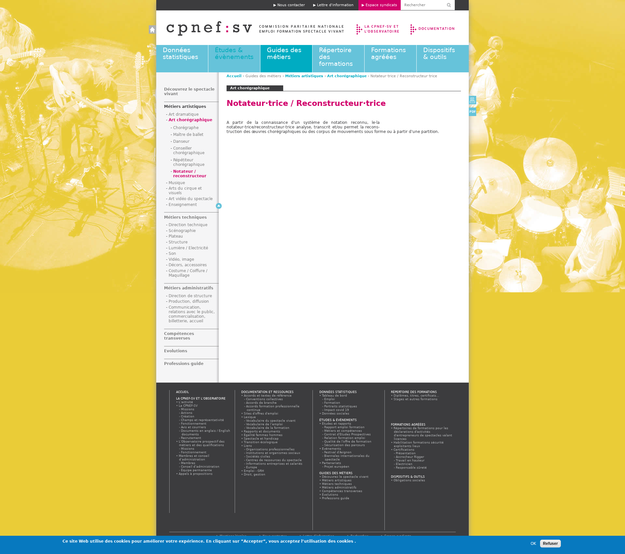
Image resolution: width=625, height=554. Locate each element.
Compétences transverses (179, 336)
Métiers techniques (185, 217)
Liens (248, 445)
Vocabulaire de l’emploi (265, 424)
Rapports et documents (262, 431)
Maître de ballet (188, 134)
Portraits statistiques (341, 406)
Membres (188, 463)
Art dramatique (184, 114)
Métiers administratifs (188, 288)
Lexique (250, 417)
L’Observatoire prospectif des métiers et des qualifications (202, 443)
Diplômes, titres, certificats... (416, 395)
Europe (252, 467)
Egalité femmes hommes (263, 435)
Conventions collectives (265, 399)
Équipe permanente (197, 470)
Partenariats (331, 463)
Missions (188, 409)
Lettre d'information (335, 5)
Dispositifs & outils (439, 53)
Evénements (331, 448)
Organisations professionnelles (271, 449)
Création (188, 416)
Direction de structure (190, 296)
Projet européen (337, 466)
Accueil (248, 27)
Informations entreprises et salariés (274, 463)
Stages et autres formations (416, 399)
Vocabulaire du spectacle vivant (271, 420)
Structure (178, 242)
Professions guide (183, 363)
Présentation (406, 453)
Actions (187, 413)
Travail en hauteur (410, 460)
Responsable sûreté (411, 467)
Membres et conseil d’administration (194, 457)
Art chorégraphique (347, 76)
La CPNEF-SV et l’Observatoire (378, 27)
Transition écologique (261, 442)
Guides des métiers (284, 53)
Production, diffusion (189, 301)
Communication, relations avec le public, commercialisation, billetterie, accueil (192, 314)
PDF (472, 111)
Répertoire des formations (414, 392)
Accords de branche (262, 402)
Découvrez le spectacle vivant (345, 476)
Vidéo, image (181, 259)
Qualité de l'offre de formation (348, 441)
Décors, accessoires (188, 265)
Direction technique (188, 225)
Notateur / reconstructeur (189, 173)
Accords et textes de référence (268, 395)
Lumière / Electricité (188, 248)
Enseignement (183, 204)
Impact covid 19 (337, 410)
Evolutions (175, 351)
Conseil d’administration (200, 466)
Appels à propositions (196, 473)
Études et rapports (336, 423)
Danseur (181, 141)
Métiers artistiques (304, 76)
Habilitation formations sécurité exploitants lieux (419, 444)
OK (533, 543)
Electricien (404, 464)
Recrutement (191, 438)
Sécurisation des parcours (345, 445)
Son (172, 253)
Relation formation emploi (345, 438)
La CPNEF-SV (188, 405)
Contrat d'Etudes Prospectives (348, 434)
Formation (332, 402)
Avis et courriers (194, 427)
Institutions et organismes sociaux (273, 453)
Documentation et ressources (439, 27)
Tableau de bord (334, 395)
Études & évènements (234, 53)
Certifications (404, 449)
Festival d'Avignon (338, 452)
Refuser (550, 543)
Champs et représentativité (203, 420)
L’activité (186, 402)
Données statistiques (180, 53)
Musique (177, 183)
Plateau (176, 236)
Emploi (330, 399)
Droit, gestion (254, 474)
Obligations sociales (409, 480)
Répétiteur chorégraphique (188, 162)
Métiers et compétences (343, 430)
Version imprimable (472, 100)
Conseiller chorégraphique (188, 150)
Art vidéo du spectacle (191, 199)
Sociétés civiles (258, 456)
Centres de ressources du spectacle (274, 460)
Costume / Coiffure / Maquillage (188, 273)
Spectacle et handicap (261, 438)
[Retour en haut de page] (218, 206)
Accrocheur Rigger (410, 457)
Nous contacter (291, 5)
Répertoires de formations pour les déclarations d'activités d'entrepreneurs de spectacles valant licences (423, 433)
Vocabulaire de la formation (268, 428)
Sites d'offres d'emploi (261, 413)
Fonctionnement (194, 423)
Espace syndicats (381, 5)
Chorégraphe (186, 127)
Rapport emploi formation (345, 427)
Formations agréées (388, 53)
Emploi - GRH (254, 471)
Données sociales (335, 413)
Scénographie (182, 230)
